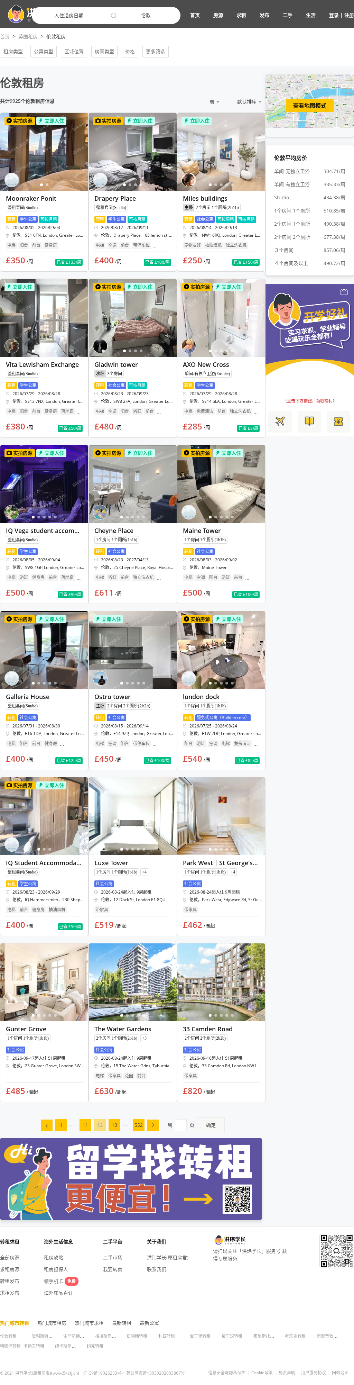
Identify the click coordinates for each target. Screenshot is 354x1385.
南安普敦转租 (329, 1336)
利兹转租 (166, 1336)
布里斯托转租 (265, 1336)
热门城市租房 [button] (51, 1323)
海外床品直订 (58, 1292)
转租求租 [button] (9, 1241)
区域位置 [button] (74, 51)
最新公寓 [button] (149, 1323)
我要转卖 (112, 1269)
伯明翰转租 (137, 1336)
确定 (211, 1125)
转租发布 (9, 1281)
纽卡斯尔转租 (67, 1346)
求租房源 (9, 1269)
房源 (218, 15)
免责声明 (287, 1372)
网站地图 (340, 1372)
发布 (264, 15)
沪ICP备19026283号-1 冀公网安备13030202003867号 (134, 1373)
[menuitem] (47, 1125)
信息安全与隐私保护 (226, 1372)
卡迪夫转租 (34, 1346)
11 (85, 1125)
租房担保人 (56, 1269)
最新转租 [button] (121, 1323)
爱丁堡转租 (200, 1336)
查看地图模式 (309, 105)
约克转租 (95, 1346)
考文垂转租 (295, 1336)
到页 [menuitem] (191, 1125)
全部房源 (9, 1257)
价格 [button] (130, 51)
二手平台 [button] (112, 1241)
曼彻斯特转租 (44, 1336)
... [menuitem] (72, 1124)
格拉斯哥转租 (107, 1336)
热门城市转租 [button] (14, 1323)
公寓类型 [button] (43, 51)
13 (114, 1125)
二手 (287, 15)
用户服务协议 (313, 1372)
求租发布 (9, 1292)
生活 (311, 15)
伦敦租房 (56, 36)
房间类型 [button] (104, 51)
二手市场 (112, 1257)
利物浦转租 (10, 1346)
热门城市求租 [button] (89, 1323)
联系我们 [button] (156, 1269)
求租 (241, 15)
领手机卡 (60, 1281)
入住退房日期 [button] (68, 15)
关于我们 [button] (156, 1241)
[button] (272, 15)
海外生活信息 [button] (58, 1241)
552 (138, 1125)
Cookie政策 (262, 1372)
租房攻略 (53, 1257)
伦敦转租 (8, 1336)
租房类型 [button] (13, 51)
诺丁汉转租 (232, 1336)
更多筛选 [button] (155, 51)
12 (100, 1125)
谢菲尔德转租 (75, 1336)
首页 (195, 15)
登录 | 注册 (341, 15)
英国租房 (28, 36)
